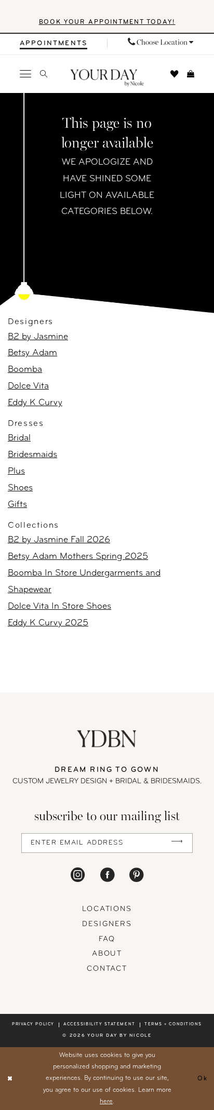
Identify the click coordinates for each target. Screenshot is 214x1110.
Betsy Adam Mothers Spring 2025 (78, 556)
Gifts (17, 504)
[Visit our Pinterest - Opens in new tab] (136, 874)
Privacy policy (33, 1024)
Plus (16, 471)
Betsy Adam (32, 353)
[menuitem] (53, 43)
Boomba (25, 369)
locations (107, 909)
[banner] (107, 78)
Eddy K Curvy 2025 (48, 623)
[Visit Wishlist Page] (174, 74)
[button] (25, 74)
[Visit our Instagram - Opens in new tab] (77, 874)
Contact (107, 969)
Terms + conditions (173, 1024)
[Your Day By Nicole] (107, 738)
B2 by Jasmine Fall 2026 (59, 540)
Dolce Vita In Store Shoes (59, 606)
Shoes (20, 488)
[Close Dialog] (10, 1078)
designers (106, 924)
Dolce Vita (28, 386)
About (107, 954)
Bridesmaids (32, 454)
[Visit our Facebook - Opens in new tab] (107, 874)
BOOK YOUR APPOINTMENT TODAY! (107, 22)
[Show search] (43, 73)
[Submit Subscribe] (176, 842)
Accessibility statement (99, 1024)
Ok (202, 1078)
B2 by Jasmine (38, 336)
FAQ (107, 939)
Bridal (19, 438)
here (106, 1102)
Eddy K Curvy (35, 402)
